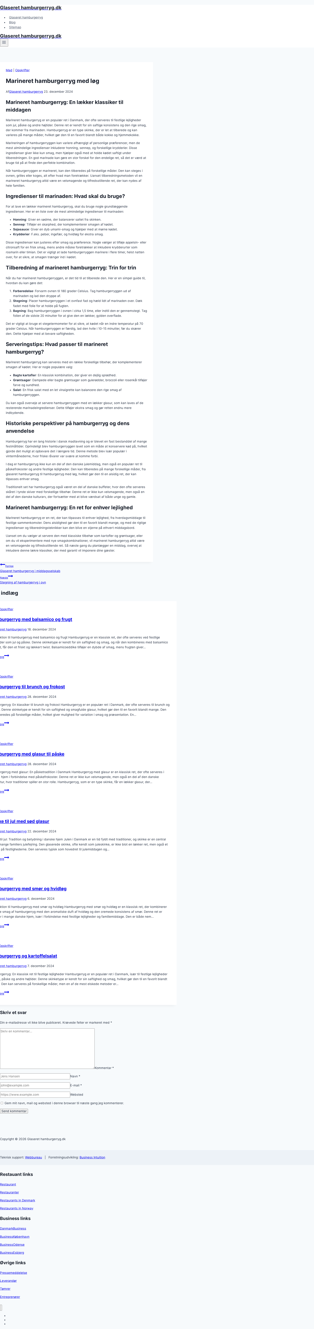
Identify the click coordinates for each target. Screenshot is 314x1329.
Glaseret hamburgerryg (26, 17)
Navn (75, 1076)
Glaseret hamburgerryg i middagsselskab (30, 568)
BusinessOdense (12, 1244)
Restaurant (8, 1184)
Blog (12, 22)
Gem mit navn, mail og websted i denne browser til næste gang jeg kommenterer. (64, 1103)
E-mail (76, 1085)
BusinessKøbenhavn (14, 1236)
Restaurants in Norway (16, 1208)
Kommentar (104, 1068)
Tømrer (5, 1289)
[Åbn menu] (4, 43)
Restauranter (9, 1192)
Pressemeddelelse (13, 1273)
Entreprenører (10, 1297)
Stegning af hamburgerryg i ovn (23, 580)
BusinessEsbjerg (12, 1252)
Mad (9, 70)
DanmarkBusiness (13, 1228)
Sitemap (15, 27)
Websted (76, 1094)
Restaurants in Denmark (17, 1200)
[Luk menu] (1, 1308)
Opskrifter (22, 70)
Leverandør (8, 1281)
